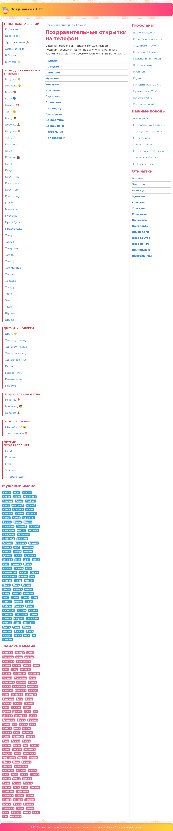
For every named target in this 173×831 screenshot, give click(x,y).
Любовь (17, 749)
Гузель (17, 703)
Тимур (6, 627)
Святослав (21, 614)
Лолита (35, 745)
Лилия (16, 745)
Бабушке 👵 (13, 79)
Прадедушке (13, 228)
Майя (18, 753)
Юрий (18, 635)
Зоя (14, 724)
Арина (32, 682)
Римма (6, 787)
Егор (17, 560)
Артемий (31, 513)
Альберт (30, 501)
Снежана (8, 795)
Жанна (21, 720)
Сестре (9, 274)
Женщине (11, 144)
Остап (15, 597)
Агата (30, 653)
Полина (27, 779)
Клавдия (27, 732)
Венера (33, 690)
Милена (7, 766)
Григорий (27, 547)
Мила (16, 762)
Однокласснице (16, 359)
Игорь (27, 564)
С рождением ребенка (148, 131)
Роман (29, 606)
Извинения (140, 71)
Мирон (6, 589)
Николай (29, 593)
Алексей (7, 501)
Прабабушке (13, 222)
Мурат (28, 589)
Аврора (20, 653)
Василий (34, 526)
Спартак (18, 618)
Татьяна (29, 800)
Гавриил (7, 543)
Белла (6, 686)
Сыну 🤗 (10, 111)
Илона (23, 724)
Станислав (32, 618)
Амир (6, 505)
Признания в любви (147, 58)
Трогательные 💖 (16, 433)
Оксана (35, 774)
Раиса (6, 783)
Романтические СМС (147, 84)
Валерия (33, 686)
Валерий (21, 526)
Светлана (8, 791)
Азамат (27, 492)
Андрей (30, 505)
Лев (32, 576)
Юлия (36, 812)
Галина (7, 703)
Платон (7, 602)
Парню (9, 366)
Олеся (6, 779)
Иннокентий (9, 572)
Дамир (17, 551)
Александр (30, 497)
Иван (5, 564)
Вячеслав (22, 539)
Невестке (11, 215)
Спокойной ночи (144, 52)
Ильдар (7, 568)
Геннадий (20, 543)
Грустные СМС (142, 97)
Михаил (18, 589)
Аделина (8, 657)
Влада (28, 699)
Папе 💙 (10, 98)
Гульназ (29, 703)
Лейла (26, 741)
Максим (29, 581)
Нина (14, 774)
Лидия (6, 745)
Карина (7, 732)
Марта (6, 762)
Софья (29, 795)
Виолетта (8, 699)
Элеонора (8, 808)
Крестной (11, 189)
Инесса (7, 728)
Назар (6, 593)
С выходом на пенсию (148, 151)
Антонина (8, 682)
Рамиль (18, 602)
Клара (6, 737)
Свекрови (11, 248)
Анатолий (17, 505)
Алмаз (19, 501)
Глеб (16, 547)
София (19, 795)
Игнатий (16, 564)
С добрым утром (144, 45)
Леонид (7, 581)
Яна (5, 816)
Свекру (9, 254)
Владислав (24, 534)
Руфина (35, 787)
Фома (30, 631)
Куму (8, 170)
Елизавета (8, 720)
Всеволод (8, 539)
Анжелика (20, 678)
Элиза (20, 808)
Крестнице (12, 183)
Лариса (16, 741)
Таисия (7, 800)
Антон (6, 509)
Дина (27, 711)
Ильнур (19, 568)
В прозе (10, 55)
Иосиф (23, 572)
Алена (6, 665)
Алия (36, 665)
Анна (32, 678)
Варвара (7, 690)
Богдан (7, 522)
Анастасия (19, 674)
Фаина (17, 804)
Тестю (9, 293)
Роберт (7, 606)
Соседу (10, 287)
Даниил (28, 551)
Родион (18, 606)
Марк (16, 585)
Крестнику (12, 176)
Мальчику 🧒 (13, 406)
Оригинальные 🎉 (17, 42)
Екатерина (20, 716)
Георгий (33, 543)
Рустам (33, 610)
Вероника (17, 695)
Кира (16, 732)
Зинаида (33, 720)
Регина (17, 783)
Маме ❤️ (10, 92)
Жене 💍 (10, 137)
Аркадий (18, 509)
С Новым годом (15, 476)
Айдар (6, 497)
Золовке (10, 470)
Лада (6, 741)
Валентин (8, 526)
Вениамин (8, 530)
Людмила (29, 749)
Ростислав (9, 610)
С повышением (143, 164)
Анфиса (21, 682)
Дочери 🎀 (12, 105)
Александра (23, 661)
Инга (32, 724)
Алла (6, 669)
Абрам (6, 492)
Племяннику (13, 372)
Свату (8, 235)
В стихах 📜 (12, 61)
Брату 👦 (11, 118)
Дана (6, 707)
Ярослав (7, 639)
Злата (6, 724)
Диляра (17, 711)
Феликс (7, 631)
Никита (17, 593)
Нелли (32, 770)
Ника (5, 774)
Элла (5, 812)
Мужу (9, 202)
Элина (30, 808)
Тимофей (29, 623)
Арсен (29, 509)
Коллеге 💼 (12, 157)
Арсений (8, 513)
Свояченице (13, 267)
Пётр (34, 597)
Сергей (7, 618)
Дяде (8, 150)
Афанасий (28, 518)
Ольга (16, 779)
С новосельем (142, 144)
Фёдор (27, 627)
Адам (16, 492)
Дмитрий (30, 555)
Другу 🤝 (11, 333)
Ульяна (6, 804)
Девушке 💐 (13, 131)
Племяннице (13, 379)
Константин (9, 576)
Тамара (18, 800)
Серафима (22, 791)
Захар (36, 560)
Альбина (25, 669)
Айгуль (29, 657)
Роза (24, 787)
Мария (33, 758)
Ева (35, 711)
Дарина (16, 707)
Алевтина (8, 661)
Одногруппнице (16, 346)
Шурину (10, 313)
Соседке (10, 280)
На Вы (9, 450)
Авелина (7, 653)
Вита (19, 699)
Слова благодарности (147, 39)
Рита (16, 787)
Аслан (16, 518)
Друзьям (11, 319)
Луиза (6, 749)
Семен (34, 614)
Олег (6, 597)
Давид (6, 551)
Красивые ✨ (13, 35)
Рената (28, 783)
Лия (25, 745)
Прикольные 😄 (15, 427)
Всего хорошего (144, 32)
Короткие (11, 29)
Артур (6, 518)
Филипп (19, 631)
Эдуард (7, 635)
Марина (22, 758)
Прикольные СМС (145, 91)
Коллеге (10, 457)
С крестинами (142, 138)
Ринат (29, 602)
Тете (8, 300)
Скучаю (138, 78)
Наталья (21, 770)
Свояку (9, 261)
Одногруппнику (16, 340)
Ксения (30, 737)
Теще (8, 306)
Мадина (7, 753)
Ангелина (33, 674)
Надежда (8, 770)
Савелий (7, 614)
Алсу (14, 669)
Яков (26, 635)
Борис (17, 522)
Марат (6, 585)
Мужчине (11, 209)
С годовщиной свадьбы (149, 125)
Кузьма (23, 576)
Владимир (8, 534)
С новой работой (144, 157)
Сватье (9, 241)
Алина (16, 665)
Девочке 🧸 (12, 124)
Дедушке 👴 (13, 85)
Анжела (7, 678)
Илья (28, 568)
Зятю (8, 463)
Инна (17, 728)
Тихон (16, 627)
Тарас (17, 623)
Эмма (27, 812)
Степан (7, 623)
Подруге (10, 385)
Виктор (21, 530)
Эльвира (16, 812)
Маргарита (9, 758)
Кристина (18, 737)
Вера (5, 695)
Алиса (26, 665)
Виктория (31, 695)
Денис (17, 555)
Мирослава (21, 766)
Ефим (26, 560)
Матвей (26, 585)
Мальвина (29, 753)
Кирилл (34, 572)
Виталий (33, 530)
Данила (7, 555)
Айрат (16, 497)
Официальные (14, 48)
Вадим (28, 522)
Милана (26, 762)
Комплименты (142, 65)
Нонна (24, 774)
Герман (7, 547)
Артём (19, 513)
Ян (34, 635)
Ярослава (15, 816)
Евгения (7, 716)
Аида (19, 657)
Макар (18, 581)
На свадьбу (141, 118)
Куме (8, 163)
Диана (6, 711)
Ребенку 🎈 (12, 399)
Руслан (22, 610)
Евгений (7, 560)
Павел (25, 597)
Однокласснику (15, 353)
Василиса (20, 690)
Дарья (26, 707)
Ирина (26, 728)
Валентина (19, 686)
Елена (33, 716)
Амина (6, 674)
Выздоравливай (144, 104)
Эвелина (28, 804)
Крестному (12, 196)
